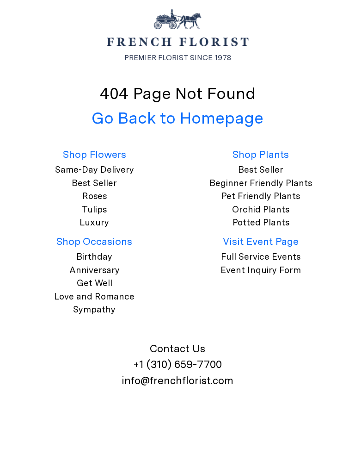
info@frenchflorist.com (177, 380)
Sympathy (94, 309)
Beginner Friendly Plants (260, 183)
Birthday (94, 256)
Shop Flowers (94, 154)
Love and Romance (94, 296)
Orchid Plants (260, 209)
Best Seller (94, 183)
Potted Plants (261, 222)
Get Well (94, 283)
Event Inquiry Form (260, 270)
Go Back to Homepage (177, 118)
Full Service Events (260, 256)
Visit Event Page (261, 241)
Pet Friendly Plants (260, 196)
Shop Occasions (94, 241)
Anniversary (94, 270)
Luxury (94, 222)
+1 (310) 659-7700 (177, 364)
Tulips (94, 209)
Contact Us (177, 348)
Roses (94, 196)
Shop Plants (261, 154)
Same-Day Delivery (94, 169)
